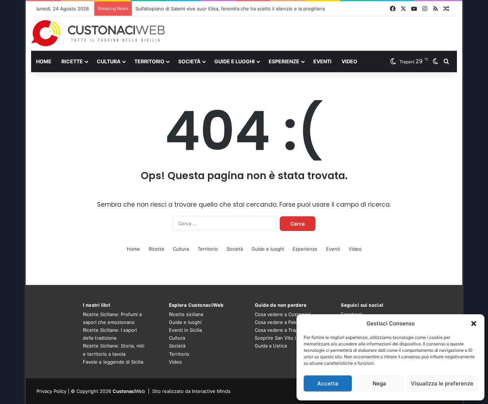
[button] (473, 323)
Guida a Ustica (271, 346)
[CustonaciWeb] (98, 33)
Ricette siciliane (186, 314)
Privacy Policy (51, 391)
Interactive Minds (211, 391)
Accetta (327, 383)
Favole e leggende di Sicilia (113, 362)
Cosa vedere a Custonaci (282, 314)
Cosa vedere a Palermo (280, 322)
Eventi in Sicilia (185, 330)
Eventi (322, 61)
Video (349, 61)
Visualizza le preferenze (442, 383)
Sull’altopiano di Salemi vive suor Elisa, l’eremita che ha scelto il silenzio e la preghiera (230, 8)
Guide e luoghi (234, 61)
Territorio (149, 61)
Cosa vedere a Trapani (279, 330)
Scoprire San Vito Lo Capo (284, 338)
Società (189, 61)
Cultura (108, 61)
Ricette (72, 61)
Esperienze (284, 61)
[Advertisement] (317, 33)
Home (43, 61)
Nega (379, 383)
